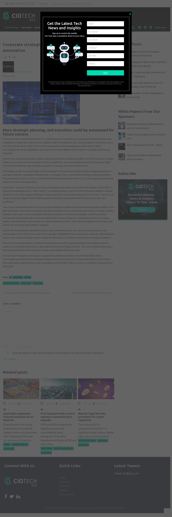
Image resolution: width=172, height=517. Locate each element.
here (92, 85)
